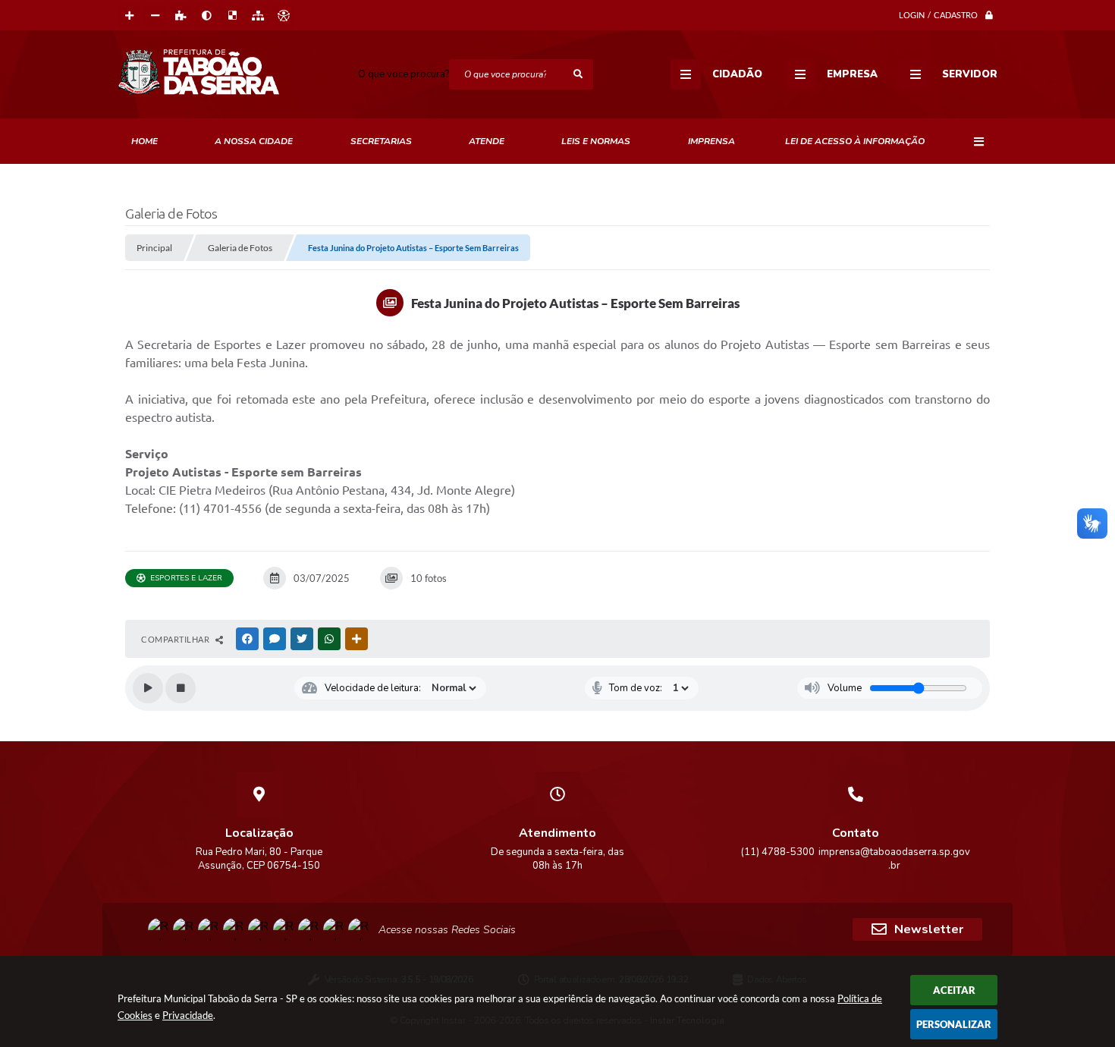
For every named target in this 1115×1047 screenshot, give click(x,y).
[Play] (148, 688)
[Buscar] (578, 74)
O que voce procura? (403, 74)
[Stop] (180, 688)
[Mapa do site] (258, 16)
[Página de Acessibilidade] (283, 16)
